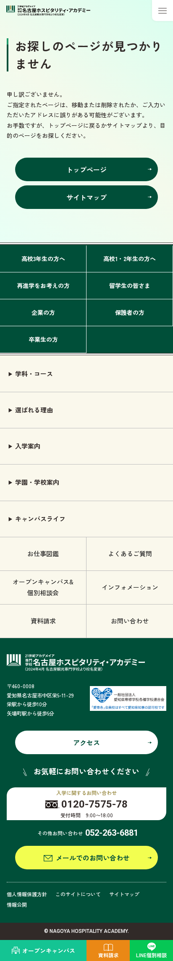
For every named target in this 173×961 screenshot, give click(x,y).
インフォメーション (130, 587)
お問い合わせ (130, 620)
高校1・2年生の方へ (129, 258)
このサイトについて (78, 894)
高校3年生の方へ (43, 258)
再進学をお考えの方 (43, 285)
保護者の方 (129, 312)
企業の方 (43, 312)
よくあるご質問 (130, 553)
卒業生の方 (43, 339)
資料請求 (43, 620)
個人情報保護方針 (27, 894)
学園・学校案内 (37, 482)
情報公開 (17, 904)
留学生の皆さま (129, 285)
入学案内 (27, 445)
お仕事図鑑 (43, 553)
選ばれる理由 (34, 409)
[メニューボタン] (162, 10)
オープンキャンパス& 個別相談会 (43, 587)
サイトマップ (124, 894)
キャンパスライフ (40, 518)
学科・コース (34, 373)
